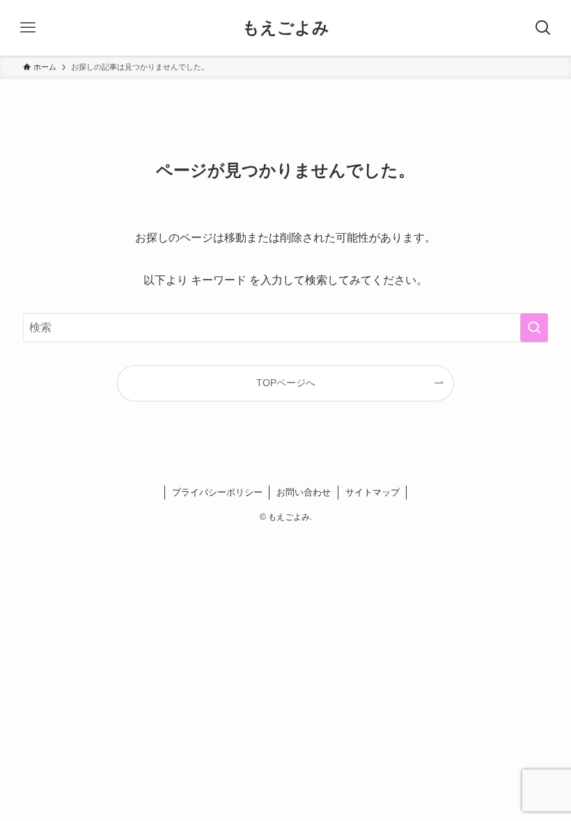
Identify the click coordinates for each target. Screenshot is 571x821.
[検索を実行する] (534, 327)
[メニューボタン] (28, 28)
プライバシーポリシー (217, 492)
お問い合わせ (303, 492)
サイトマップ (372, 492)
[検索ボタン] (543, 28)
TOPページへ (285, 382)
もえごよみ (285, 27)
